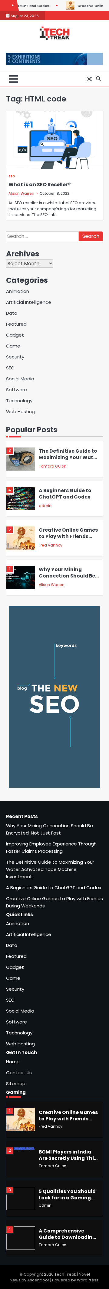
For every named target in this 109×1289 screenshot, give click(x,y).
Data (11, 313)
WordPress (87, 1280)
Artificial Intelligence (28, 302)
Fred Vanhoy (50, 545)
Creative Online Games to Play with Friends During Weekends (68, 536)
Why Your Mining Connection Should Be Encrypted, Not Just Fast (67, 579)
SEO (11, 176)
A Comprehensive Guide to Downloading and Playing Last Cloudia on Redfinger (67, 1240)
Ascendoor (38, 1280)
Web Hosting (20, 411)
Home (13, 1061)
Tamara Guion (52, 466)
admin (45, 505)
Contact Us (19, 1072)
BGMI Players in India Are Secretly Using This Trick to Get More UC (68, 1158)
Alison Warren (21, 193)
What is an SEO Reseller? (39, 184)
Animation (17, 291)
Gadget (15, 335)
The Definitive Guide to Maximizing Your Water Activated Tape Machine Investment (68, 460)
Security (15, 357)
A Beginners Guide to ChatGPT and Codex (65, 493)
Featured (16, 324)
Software (16, 389)
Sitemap (15, 1083)
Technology (19, 400)
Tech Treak (65, 1274)
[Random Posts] (89, 79)
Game (13, 346)
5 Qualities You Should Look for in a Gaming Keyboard (67, 1197)
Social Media (20, 378)
